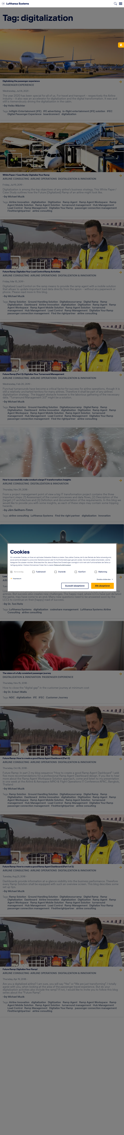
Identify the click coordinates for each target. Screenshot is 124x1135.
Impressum (17, 579)
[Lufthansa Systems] (15, 3)
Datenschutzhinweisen (62, 565)
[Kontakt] (121, 45)
